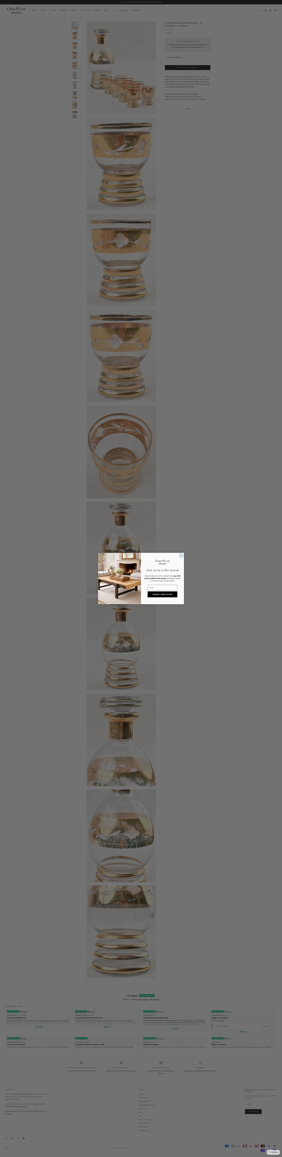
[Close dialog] (181, 556)
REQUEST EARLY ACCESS (162, 594)
